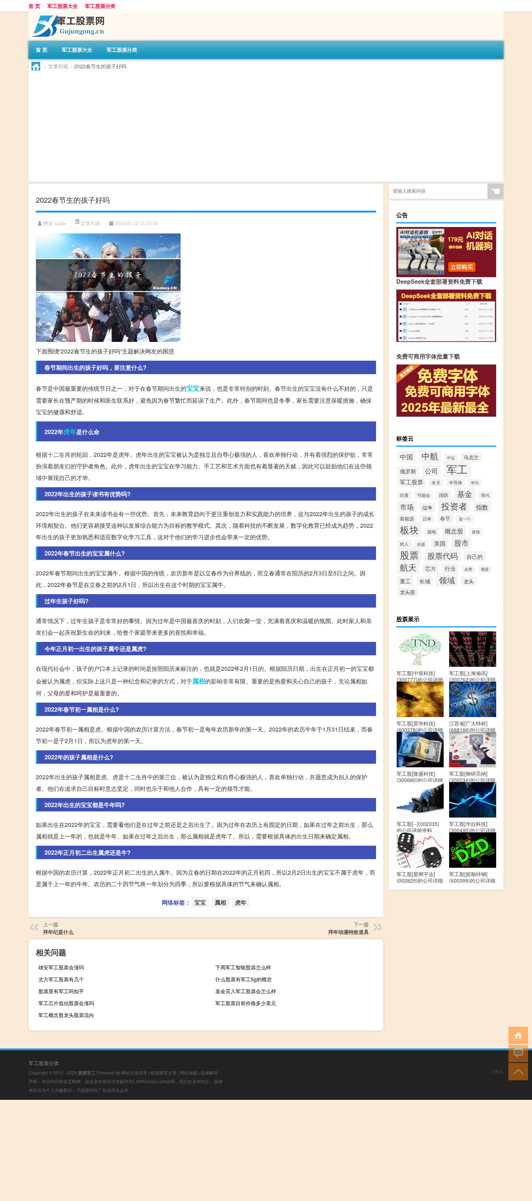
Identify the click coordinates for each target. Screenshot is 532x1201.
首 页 (34, 5)
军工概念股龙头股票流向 (66, 1014)
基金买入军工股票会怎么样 (245, 991)
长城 (424, 581)
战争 (427, 507)
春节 (445, 518)
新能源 (407, 518)
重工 (405, 581)
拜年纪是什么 (58, 931)
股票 (409, 554)
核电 (431, 532)
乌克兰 (471, 457)
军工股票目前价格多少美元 (245, 1003)
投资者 (454, 506)
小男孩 (496, 1071)
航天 (408, 567)
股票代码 (442, 555)
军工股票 (411, 482)
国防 (443, 495)
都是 (485, 569)
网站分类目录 (134, 1072)
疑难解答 (209, 1072)
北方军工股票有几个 (61, 979)
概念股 (454, 531)
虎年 (69, 431)
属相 (198, 681)
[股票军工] (67, 14)
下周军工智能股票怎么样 (243, 967)
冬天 (436, 482)
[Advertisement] (248, 124)
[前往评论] (516, 1053)
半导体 (455, 482)
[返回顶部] (516, 1071)
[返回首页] (516, 1035)
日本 (427, 519)
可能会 (423, 495)
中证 (451, 457)
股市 (461, 543)
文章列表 (58, 66)
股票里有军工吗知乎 (61, 991)
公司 (431, 470)
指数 (482, 506)
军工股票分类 (100, 5)
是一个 (465, 519)
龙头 (469, 581)
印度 (404, 495)
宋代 (485, 495)
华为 (475, 482)
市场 (407, 506)
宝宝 (192, 388)
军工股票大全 (62, 5)
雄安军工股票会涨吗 (61, 967)
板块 (409, 529)
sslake (61, 223)
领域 (447, 580)
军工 (457, 468)
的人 (404, 544)
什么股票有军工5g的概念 (243, 979)
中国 (406, 456)
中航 (430, 456)
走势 (468, 569)
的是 (421, 544)
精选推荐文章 (164, 1072)
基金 (464, 493)
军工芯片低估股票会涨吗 (66, 1003)
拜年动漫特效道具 (348, 931)
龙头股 (407, 592)
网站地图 (188, 1072)
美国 (440, 543)
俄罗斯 (408, 471)
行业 (450, 568)
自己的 (474, 556)
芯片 (430, 568)
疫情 (476, 532)
